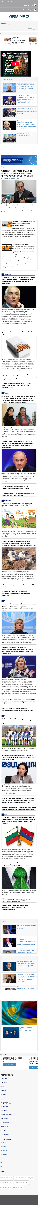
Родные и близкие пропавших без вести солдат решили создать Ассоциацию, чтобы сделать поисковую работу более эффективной (19, 800)
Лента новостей (7, 79)
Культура (7, 501)
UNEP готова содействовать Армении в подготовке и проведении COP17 (16, 900)
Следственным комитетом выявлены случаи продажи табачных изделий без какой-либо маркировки (18, 332)
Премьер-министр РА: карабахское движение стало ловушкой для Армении (18, 494)
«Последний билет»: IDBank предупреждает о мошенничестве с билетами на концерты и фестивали (23, 247)
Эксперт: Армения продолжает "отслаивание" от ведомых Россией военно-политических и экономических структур (26, 952)
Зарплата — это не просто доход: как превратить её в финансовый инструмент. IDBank (23, 223)
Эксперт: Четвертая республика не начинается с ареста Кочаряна (26, 926)
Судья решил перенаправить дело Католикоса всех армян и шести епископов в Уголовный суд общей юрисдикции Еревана (19, 377)
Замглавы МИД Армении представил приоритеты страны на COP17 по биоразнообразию (15, 907)
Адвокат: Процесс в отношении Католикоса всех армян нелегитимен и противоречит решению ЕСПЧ (17, 385)
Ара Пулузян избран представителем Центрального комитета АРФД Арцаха (15, 487)
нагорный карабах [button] (21, 1182)
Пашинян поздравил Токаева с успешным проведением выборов (26, 1028)
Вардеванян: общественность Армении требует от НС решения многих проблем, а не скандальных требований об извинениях (27, 977)
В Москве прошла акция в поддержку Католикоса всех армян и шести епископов (25, 135)
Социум (7, 716)
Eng (12, 2)
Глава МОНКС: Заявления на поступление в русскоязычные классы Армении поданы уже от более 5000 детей (19, 757)
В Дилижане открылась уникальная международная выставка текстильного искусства (16, 593)
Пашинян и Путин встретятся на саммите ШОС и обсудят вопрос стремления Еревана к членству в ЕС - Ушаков (27, 110)
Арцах (6, 393)
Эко (5, 815)
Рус (8, 2)
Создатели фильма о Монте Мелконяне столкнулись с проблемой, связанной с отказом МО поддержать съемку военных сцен (19, 543)
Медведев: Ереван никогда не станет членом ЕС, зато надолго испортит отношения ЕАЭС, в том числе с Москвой (26, 964)
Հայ (3, 2)
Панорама (7, 601)
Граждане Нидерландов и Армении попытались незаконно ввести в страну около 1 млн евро (19, 808)
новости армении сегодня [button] (24, 1178)
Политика (7, 274)
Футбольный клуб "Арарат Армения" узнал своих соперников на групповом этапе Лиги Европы (17, 721)
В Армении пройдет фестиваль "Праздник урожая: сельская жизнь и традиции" (17, 505)
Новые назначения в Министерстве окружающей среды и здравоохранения (16, 864)
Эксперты (5, 921)
